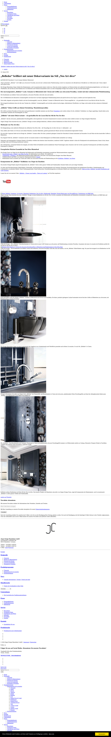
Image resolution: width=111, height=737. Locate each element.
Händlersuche (7, 56)
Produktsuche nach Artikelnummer (13, 630)
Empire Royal (14, 701)
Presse (5, 5)
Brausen (12, 710)
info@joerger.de (9, 547)
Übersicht (9, 41)
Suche (2, 35)
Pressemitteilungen (12, 6)
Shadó (12, 689)
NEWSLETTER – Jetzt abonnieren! (11, 655)
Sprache (3, 25)
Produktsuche (5, 627)
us (4, 31)
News (5, 53)
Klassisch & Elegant (12, 44)
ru (4, 33)
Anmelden (3, 512)
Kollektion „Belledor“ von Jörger (66, 158)
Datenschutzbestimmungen (42, 509)
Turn (11, 704)
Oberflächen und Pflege (13, 15)
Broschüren (10, 12)
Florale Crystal (14, 708)
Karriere (9, 19)
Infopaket (9, 16)
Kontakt (6, 21)
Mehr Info (51, 734)
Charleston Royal (14, 702)
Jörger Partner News (9, 63)
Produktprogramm (8, 49)
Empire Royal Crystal (16, 698)
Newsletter (10, 18)
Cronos (12, 707)
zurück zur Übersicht (6, 497)
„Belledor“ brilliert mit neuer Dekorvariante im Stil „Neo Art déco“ (18, 66)
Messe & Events (8, 62)
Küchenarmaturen (11, 52)
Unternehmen (7, 3)
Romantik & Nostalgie (13, 47)
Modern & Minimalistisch (13, 43)
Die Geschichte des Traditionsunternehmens (15, 595)
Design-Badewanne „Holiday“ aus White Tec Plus (15, 154)
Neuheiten (6, 60)
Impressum (26, 642)
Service (6, 11)
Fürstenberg (57, 111)
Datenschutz (33, 642)
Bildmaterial (10, 9)
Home (5, 2)
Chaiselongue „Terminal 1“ (9, 155)
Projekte (6, 55)
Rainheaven (13, 699)
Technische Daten (11, 13)
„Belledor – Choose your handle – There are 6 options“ (33, 173)
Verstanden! (102, 734)
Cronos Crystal (14, 705)
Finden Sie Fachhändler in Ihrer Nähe (13, 586)
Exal (11, 696)
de (6, 25)
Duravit (38, 157)
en (4, 30)
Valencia (12, 692)
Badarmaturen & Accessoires (14, 50)
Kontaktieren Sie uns (9, 624)
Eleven (12, 690)
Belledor (12, 695)
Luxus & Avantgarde (12, 46)
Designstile (7, 40)
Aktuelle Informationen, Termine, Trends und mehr (17, 579)
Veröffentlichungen (12, 8)
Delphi (12, 693)
